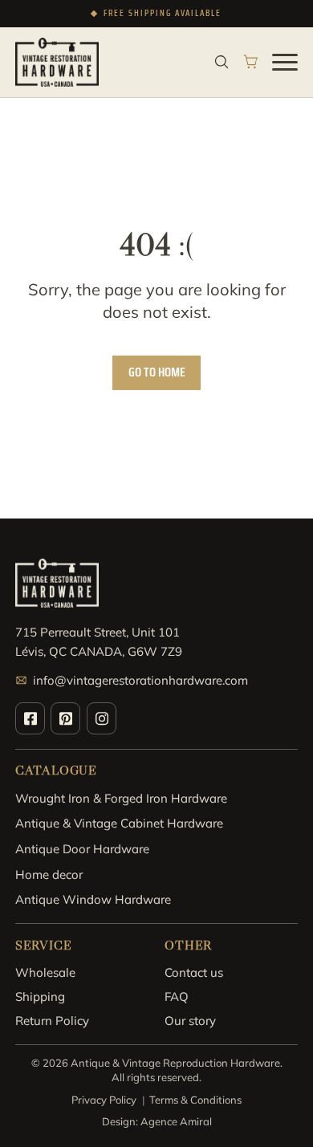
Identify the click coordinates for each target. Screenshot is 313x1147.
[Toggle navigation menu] (285, 62)
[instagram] (101, 718)
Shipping (40, 996)
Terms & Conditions (195, 1099)
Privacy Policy (103, 1099)
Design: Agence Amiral (157, 1121)
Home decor (49, 874)
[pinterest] (65, 718)
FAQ (177, 996)
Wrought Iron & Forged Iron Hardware (121, 798)
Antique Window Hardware (93, 899)
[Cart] (251, 62)
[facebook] (30, 718)
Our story (190, 1020)
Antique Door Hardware (82, 848)
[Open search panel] (221, 62)
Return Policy (52, 1020)
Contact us (194, 972)
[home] (57, 62)
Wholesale (45, 972)
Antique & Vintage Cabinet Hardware (119, 823)
